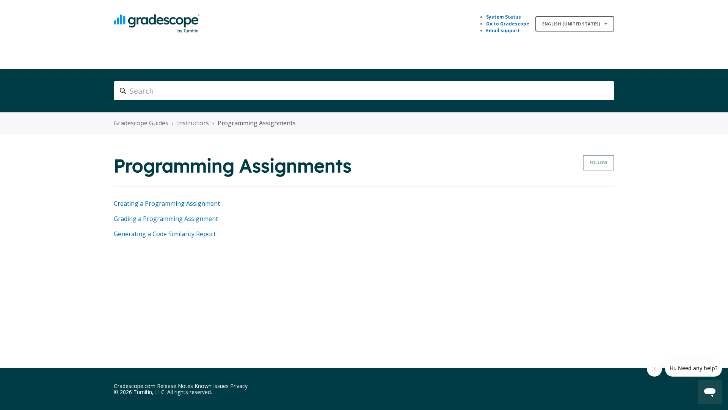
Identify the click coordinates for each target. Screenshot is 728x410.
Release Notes (175, 386)
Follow (598, 162)
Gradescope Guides (141, 123)
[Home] (156, 23)
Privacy (239, 386)
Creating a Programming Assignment (167, 203)
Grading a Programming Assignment (166, 218)
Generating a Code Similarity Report (165, 234)
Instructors (193, 123)
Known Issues (212, 386)
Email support (503, 30)
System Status (503, 17)
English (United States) (571, 24)
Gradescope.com (134, 386)
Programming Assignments (257, 123)
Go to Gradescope (507, 23)
